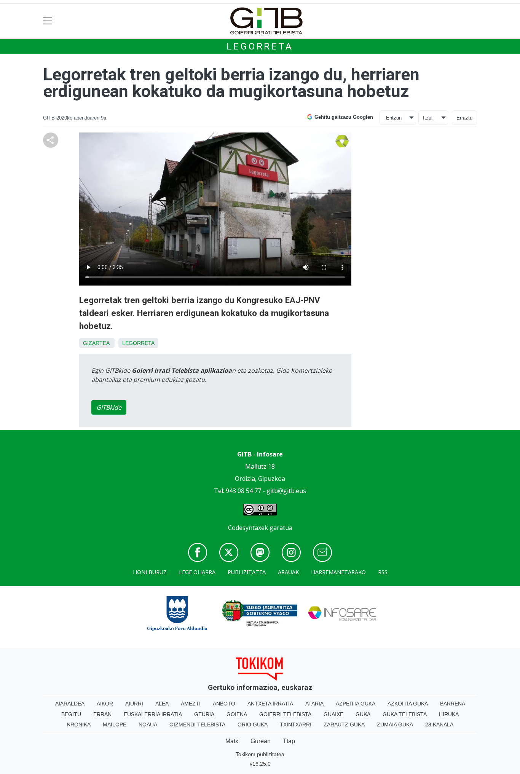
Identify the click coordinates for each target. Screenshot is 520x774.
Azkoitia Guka (408, 704)
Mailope (114, 724)
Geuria (204, 714)
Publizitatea (247, 572)
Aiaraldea (70, 704)
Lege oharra (197, 572)
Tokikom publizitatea (260, 754)
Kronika (79, 724)
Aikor (105, 704)
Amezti (191, 704)
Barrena (452, 704)
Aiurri (134, 704)
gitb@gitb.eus (286, 491)
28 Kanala (439, 724)
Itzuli (428, 118)
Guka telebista (405, 714)
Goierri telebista (285, 714)
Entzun (394, 118)
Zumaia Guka (395, 724)
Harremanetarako (338, 572)
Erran (102, 714)
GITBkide (108, 407)
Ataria (314, 704)
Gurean (260, 741)
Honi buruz (150, 572)
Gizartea (96, 343)
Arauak (288, 572)
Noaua (148, 724)
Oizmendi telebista (197, 724)
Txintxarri (295, 724)
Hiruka (449, 714)
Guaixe (333, 714)
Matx (231, 741)
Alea (162, 704)
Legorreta (260, 46)
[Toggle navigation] (48, 21)
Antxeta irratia (270, 704)
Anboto (224, 704)
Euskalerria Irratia (153, 714)
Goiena (237, 714)
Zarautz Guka (344, 724)
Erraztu (464, 118)
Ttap (289, 741)
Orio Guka (253, 724)
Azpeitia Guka (355, 704)
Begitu (71, 714)
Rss (383, 572)
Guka (363, 714)
